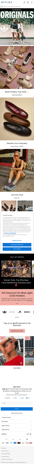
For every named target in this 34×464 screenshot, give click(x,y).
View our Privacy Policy (16, 413)
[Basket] (26, 2)
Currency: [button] (15, 434)
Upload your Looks (17, 331)
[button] (11, 351)
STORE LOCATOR (6, 417)
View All (17, 317)
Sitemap (3, 448)
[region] (17, 232)
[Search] (1, 6)
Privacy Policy (4, 451)
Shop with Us (5, 429)
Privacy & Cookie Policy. (10, 233)
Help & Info (5, 421)
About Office (5, 425)
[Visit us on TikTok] (27, 439)
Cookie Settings (5, 453)
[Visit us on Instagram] (20, 439)
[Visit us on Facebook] (7, 439)
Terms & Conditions (6, 459)
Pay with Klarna (16, 9)
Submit (17, 409)
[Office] (6, 2)
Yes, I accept (17, 249)
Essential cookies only (17, 244)
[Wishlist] (23, 2)
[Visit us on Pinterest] (13, 439)
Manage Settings (17, 240)
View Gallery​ (17, 368)
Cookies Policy (5, 456)
